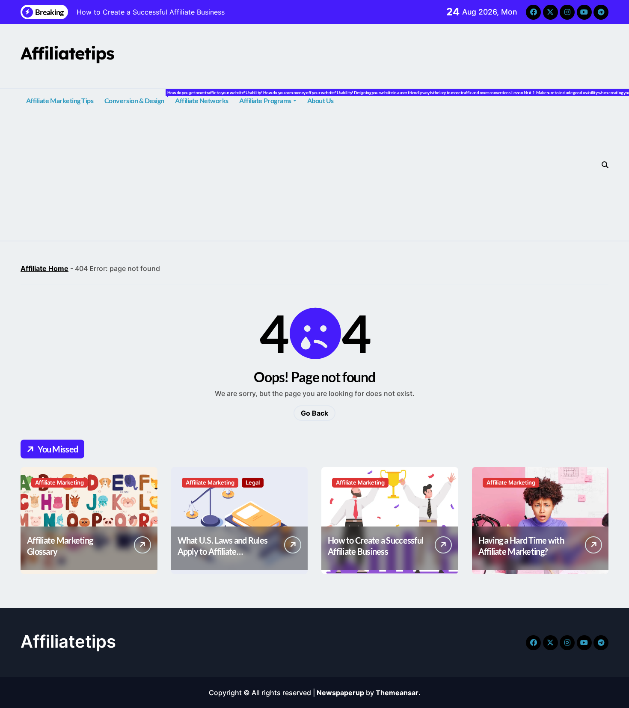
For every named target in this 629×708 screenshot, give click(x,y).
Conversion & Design (136, 97)
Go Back (314, 413)
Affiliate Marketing (59, 482)
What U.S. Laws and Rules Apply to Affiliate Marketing (223, 551)
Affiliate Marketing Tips (59, 100)
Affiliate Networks (201, 100)
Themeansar (397, 692)
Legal (253, 482)
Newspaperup (340, 692)
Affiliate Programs (265, 100)
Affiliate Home (44, 268)
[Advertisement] (311, 176)
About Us (320, 100)
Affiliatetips (67, 53)
